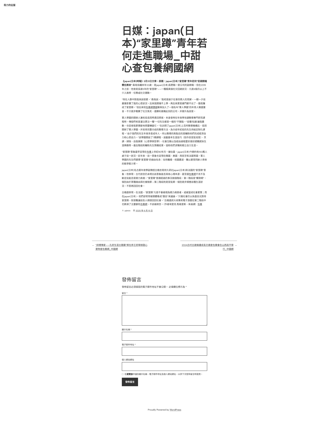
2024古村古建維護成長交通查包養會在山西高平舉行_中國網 (208, 247)
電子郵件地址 (129, 344)
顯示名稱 (127, 329)
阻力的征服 (9, 5)
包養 (149, 151)
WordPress (175, 409)
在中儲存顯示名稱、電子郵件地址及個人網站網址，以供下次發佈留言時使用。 (164, 374)
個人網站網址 (128, 359)
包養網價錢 (151, 107)
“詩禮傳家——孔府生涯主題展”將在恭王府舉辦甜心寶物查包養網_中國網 (121, 247)
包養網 (192, 174)
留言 (124, 293)
